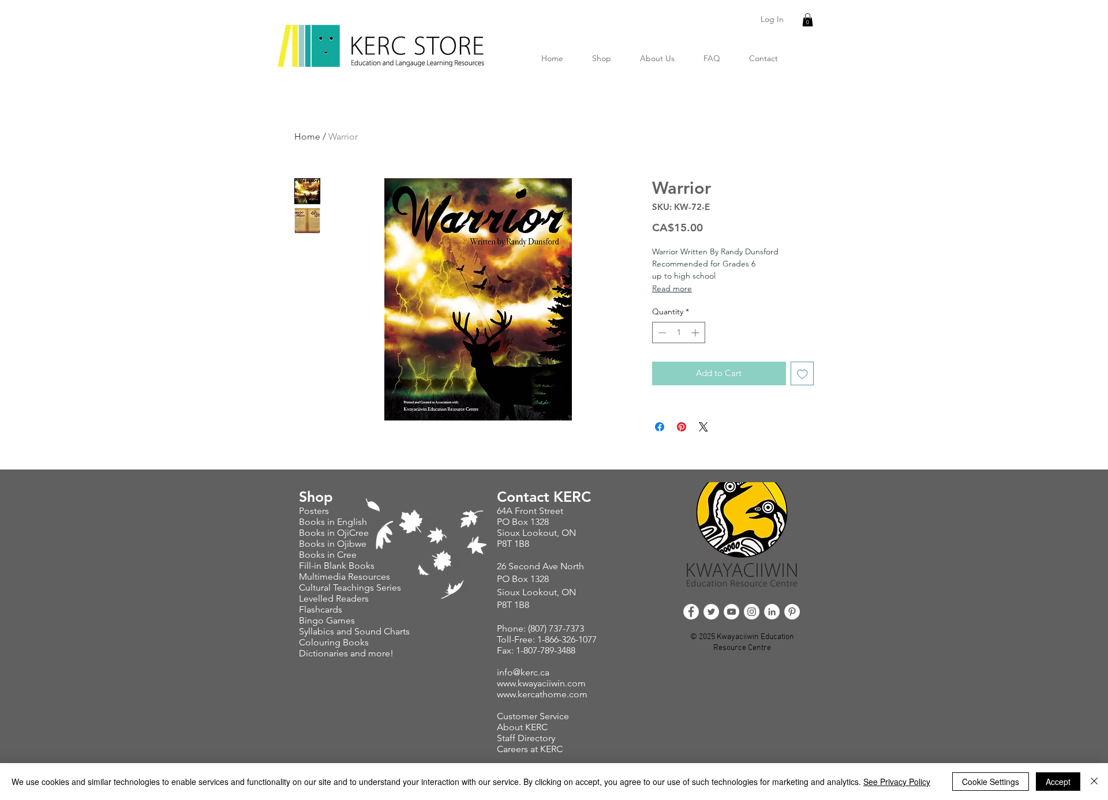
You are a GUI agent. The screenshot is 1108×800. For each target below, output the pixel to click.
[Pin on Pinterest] (681, 427)
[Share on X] (703, 427)
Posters (315, 510)
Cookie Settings (990, 781)
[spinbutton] (678, 332)
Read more (672, 288)
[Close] (1094, 781)
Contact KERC (544, 496)
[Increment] (696, 332)
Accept (1058, 781)
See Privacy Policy (896, 781)
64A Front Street (530, 510)
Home (307, 136)
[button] (807, 20)
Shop (316, 496)
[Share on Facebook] (660, 427)
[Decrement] (661, 332)
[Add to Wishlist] (802, 373)
